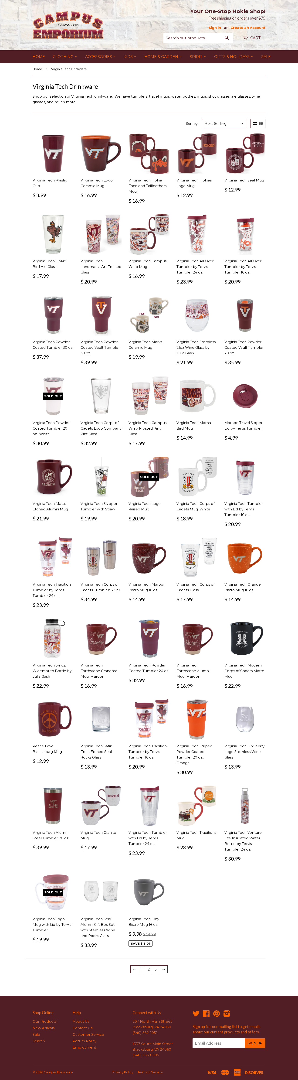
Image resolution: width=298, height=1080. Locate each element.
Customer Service (88, 1034)
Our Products (44, 1021)
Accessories (99, 57)
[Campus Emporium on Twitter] (196, 1015)
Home (39, 57)
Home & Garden (161, 57)
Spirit (196, 57)
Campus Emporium (58, 1072)
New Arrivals (43, 1028)
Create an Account (247, 27)
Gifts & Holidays (232, 57)
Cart (255, 38)
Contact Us (82, 1028)
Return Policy (84, 1041)
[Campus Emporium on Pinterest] (216, 1015)
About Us (81, 1021)
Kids (129, 57)
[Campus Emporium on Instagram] (226, 1015)
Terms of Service (150, 1072)
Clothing (63, 57)
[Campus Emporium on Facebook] (206, 1015)
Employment (84, 1047)
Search (39, 1041)
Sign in (215, 27)
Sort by (192, 124)
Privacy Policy (122, 1072)
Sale (266, 57)
